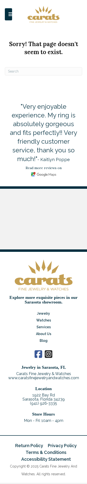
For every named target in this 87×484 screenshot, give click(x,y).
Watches (43, 320)
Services (43, 327)
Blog (44, 341)
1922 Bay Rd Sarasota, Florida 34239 (43, 397)
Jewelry (43, 313)
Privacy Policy (62, 445)
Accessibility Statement (46, 459)
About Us (43, 334)
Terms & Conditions (46, 452)
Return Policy (29, 445)
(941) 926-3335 (43, 403)
